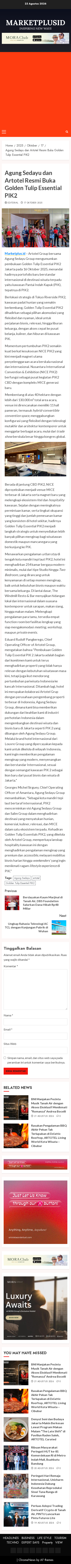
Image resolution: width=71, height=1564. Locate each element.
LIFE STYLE (44, 1538)
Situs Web (10, 1043)
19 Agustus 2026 (44, 1523)
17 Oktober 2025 (33, 202)
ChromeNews (27, 1560)
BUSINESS (28, 1538)
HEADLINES (11, 1538)
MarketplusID (35, 22)
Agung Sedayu (22, 878)
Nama (8, 1015)
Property (47, 1542)
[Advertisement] (35, 89)
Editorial (13, 202)
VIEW (59, 1542)
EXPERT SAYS (30, 1542)
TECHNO (13, 1542)
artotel (36, 878)
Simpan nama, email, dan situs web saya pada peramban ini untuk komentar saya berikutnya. (36, 1060)
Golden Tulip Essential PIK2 (20, 883)
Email (8, 1029)
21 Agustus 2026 (44, 1116)
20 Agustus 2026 (44, 1468)
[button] (4, 131)
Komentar (11, 966)
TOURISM (60, 1538)
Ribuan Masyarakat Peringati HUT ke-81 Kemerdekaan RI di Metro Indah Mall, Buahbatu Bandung (48, 1455)
